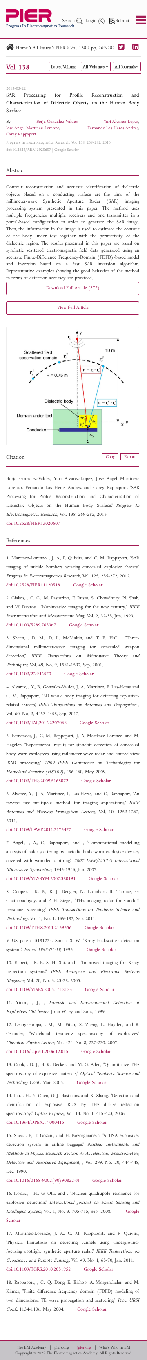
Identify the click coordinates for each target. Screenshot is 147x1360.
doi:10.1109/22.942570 (28, 674)
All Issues (42, 48)
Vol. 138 (78, 48)
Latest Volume (63, 67)
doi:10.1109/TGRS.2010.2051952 (38, 1269)
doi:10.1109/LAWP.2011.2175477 (38, 830)
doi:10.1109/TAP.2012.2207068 (36, 723)
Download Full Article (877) (73, 288)
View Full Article (73, 308)
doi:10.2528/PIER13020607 (28, 149)
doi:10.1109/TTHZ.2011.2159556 (38, 928)
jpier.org (84, 1348)
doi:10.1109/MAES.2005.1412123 (39, 990)
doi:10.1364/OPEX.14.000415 (35, 1123)
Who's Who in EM (114, 1348)
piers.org (61, 1348)
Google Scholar (66, 149)
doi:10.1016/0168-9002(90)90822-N (42, 1180)
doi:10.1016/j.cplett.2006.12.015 (37, 1052)
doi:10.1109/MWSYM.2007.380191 (41, 879)
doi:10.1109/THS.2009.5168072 (37, 781)
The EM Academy (31, 1348)
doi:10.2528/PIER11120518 (33, 585)
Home (22, 48)
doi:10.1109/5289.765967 (31, 625)
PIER (60, 48)
